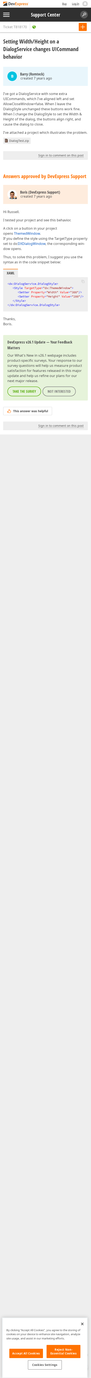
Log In (75, 4)
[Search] (84, 14)
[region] (45, 1348)
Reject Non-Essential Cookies (63, 1351)
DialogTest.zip (19, 141)
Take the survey (24, 391)
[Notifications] (85, 4)
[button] (82, 281)
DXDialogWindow (32, 243)
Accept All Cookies (26, 1353)
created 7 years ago (36, 78)
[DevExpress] (16, 4)
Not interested (59, 391)
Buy (64, 4)
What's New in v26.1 (31, 355)
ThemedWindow (27, 233)
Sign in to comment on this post (61, 155)
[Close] (82, 1324)
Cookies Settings (45, 1365)
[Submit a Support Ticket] (83, 27)
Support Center (45, 14)
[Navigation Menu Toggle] (6, 14)
